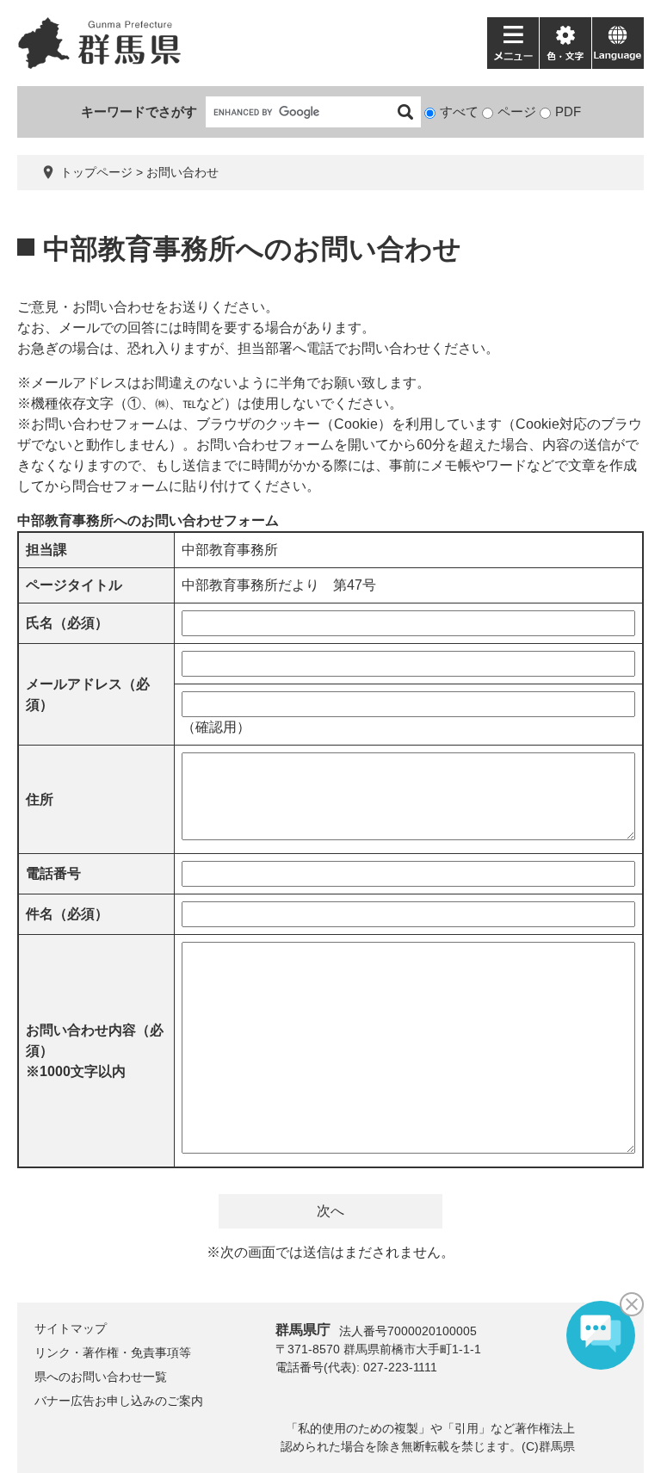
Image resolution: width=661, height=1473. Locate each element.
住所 (39, 799)
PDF (568, 111)
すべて (459, 111)
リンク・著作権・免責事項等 (112, 1352)
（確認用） (216, 727)
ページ (516, 111)
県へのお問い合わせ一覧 (100, 1376)
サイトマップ (70, 1328)
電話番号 (53, 873)
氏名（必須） (67, 623)
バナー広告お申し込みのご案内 (118, 1401)
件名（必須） (67, 914)
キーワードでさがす (139, 111)
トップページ (96, 172)
